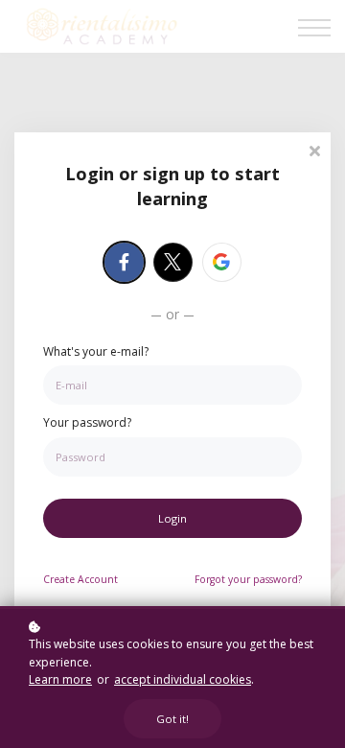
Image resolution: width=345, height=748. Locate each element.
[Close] (314, 149)
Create (80, 579)
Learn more (60, 679)
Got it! (172, 719)
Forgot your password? (248, 579)
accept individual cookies (182, 679)
